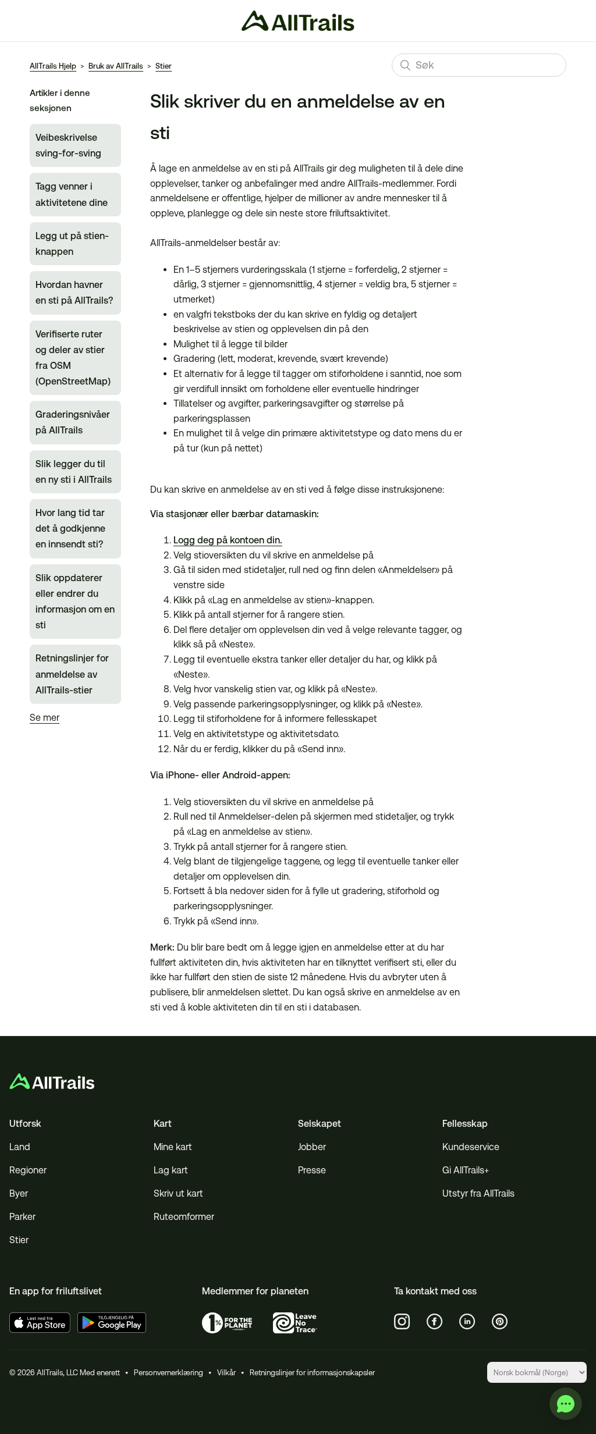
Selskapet (319, 1123)
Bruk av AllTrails (115, 66)
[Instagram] (402, 1321)
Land (19, 1146)
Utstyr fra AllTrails (478, 1193)
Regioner (28, 1170)
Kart (163, 1123)
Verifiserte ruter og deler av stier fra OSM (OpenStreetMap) (73, 358)
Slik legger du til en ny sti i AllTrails (74, 471)
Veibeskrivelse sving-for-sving (68, 145)
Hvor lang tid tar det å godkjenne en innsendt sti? (70, 528)
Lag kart (171, 1170)
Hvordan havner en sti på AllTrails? (74, 292)
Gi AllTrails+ (465, 1170)
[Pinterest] (500, 1321)
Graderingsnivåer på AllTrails (73, 422)
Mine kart (173, 1146)
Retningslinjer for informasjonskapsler (312, 1372)
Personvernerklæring (168, 1372)
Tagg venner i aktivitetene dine (72, 194)
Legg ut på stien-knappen (72, 243)
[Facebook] (435, 1321)
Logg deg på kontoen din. (227, 540)
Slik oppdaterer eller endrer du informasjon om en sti (75, 601)
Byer (18, 1193)
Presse (312, 1170)
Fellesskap (465, 1123)
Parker (22, 1216)
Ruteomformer (184, 1216)
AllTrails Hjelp (53, 66)
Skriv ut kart (178, 1193)
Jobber (312, 1146)
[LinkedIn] (467, 1321)
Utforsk (25, 1123)
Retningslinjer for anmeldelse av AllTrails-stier (72, 674)
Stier (163, 66)
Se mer (44, 717)
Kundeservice (470, 1146)
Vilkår (226, 1372)
